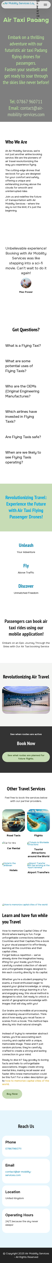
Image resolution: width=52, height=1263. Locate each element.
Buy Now (12, 1094)
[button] (26, 345)
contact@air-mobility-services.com (26, 111)
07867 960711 (29, 101)
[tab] (26, 345)
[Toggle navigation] (45, 5)
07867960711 (13, 1148)
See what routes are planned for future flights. (26, 757)
